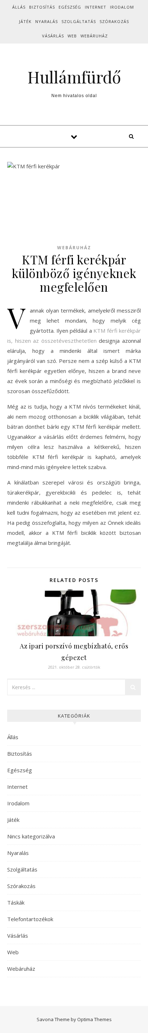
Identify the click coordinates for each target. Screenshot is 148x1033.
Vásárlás (53, 35)
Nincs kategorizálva (31, 836)
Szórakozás (114, 21)
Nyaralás (46, 21)
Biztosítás (42, 7)
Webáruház (94, 35)
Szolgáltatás (78, 21)
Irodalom (122, 7)
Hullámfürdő (74, 77)
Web (72, 35)
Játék (25, 21)
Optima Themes (94, 1019)
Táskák (15, 902)
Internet (95, 7)
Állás (19, 7)
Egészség (70, 7)
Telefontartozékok (30, 919)
